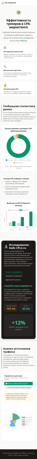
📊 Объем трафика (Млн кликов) (17, 384)
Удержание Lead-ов (13, 280)
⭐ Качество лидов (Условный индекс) (18, 388)
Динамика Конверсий (14, 276)
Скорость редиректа (14, 272)
